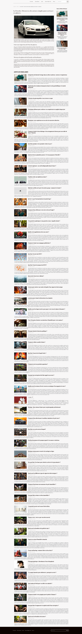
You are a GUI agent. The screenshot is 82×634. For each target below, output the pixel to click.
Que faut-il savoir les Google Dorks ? (37, 353)
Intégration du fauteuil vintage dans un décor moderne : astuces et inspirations (62, 19)
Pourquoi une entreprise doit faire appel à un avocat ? (41, 375)
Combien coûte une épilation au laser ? (37, 177)
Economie (31, 1)
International (37, 1)
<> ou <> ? (30, 397)
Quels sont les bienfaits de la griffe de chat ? (38, 528)
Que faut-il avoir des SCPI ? (35, 254)
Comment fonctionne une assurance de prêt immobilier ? (42, 484)
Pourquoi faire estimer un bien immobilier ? (39, 495)
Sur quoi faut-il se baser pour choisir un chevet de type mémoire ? (44, 462)
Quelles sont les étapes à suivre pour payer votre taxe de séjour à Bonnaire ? (46, 309)
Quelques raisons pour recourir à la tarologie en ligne (41, 451)
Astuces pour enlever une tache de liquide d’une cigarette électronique (45, 287)
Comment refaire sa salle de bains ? (36, 342)
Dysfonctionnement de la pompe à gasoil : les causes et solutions (43, 440)
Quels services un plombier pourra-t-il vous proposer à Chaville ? (44, 155)
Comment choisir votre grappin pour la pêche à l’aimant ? (42, 594)
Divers (54, 1)
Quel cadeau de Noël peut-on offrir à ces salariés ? (40, 583)
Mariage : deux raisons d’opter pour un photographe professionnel (44, 407)
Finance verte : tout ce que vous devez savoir (39, 517)
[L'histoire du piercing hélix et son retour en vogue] (62, 44)
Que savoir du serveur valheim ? (36, 276)
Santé (42, 1)
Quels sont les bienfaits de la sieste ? (37, 616)
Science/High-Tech (48, 1)
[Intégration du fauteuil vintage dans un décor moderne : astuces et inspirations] (62, 14)
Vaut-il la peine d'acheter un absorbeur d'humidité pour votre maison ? (45, 320)
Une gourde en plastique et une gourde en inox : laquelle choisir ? (44, 221)
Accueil (14, 6)
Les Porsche (42, 46)
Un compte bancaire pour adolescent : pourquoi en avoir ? (42, 572)
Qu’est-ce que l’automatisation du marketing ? (39, 199)
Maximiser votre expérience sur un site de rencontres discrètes (43, 120)
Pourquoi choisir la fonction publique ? (37, 331)
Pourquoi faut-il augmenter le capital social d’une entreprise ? (43, 605)
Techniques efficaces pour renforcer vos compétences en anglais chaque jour (46, 109)
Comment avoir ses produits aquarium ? (38, 364)
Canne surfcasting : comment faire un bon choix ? (40, 550)
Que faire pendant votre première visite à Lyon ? (40, 144)
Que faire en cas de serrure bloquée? (37, 429)
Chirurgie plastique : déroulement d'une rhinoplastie (41, 561)
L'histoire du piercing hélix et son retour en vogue (40, 98)
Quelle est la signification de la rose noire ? (38, 232)
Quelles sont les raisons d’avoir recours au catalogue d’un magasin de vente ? (47, 386)
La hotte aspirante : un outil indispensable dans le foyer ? (42, 166)
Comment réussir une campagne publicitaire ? (39, 243)
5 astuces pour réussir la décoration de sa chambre (40, 298)
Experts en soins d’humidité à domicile (37, 539)
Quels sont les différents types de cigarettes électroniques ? (42, 473)
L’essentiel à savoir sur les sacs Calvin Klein (39, 506)
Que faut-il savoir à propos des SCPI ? (37, 265)
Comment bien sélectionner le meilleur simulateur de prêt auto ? (44, 418)
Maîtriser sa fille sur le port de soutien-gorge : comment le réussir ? (44, 188)
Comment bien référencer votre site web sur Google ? (41, 210)
